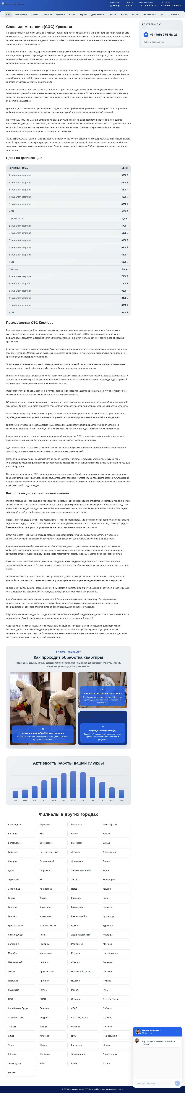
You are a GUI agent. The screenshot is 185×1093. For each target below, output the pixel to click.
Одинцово (108, 962)
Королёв (12, 916)
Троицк (43, 1027)
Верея (74, 834)
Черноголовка (110, 1036)
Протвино (45, 981)
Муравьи (60, 15)
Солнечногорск (15, 1017)
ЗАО (42, 879)
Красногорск (109, 916)
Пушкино (75, 981)
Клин (105, 898)
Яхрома (12, 1073)
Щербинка (45, 1054)
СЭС (8, 15)
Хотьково (44, 1036)
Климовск (76, 898)
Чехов (11, 1045)
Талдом (12, 1027)
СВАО (43, 999)
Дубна (11, 870)
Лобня (43, 935)
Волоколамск (14, 843)
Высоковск (76, 843)
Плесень (113, 15)
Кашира (107, 889)
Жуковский (13, 879)
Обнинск (75, 962)
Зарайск (75, 879)
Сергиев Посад (110, 999)
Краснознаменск (48, 925)
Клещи (72, 15)
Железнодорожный (81, 870)
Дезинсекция (21, 15)
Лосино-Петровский (81, 935)
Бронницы (13, 834)
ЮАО (42, 1063)
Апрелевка (45, 824)
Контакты (174, 15)
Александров (14, 824)
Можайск (12, 953)
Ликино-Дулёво (16, 935)
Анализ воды (149, 15)
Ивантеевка (46, 889)
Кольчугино (45, 907)
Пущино (107, 981)
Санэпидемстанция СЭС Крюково (82, 1089)
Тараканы (47, 15)
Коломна (12, 907)
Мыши (135, 15)
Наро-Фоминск (110, 953)
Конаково (107, 907)
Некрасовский (15, 962)
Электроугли (14, 1063)
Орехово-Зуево (47, 971)
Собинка (107, 1008)
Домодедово (77, 861)
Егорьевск (45, 870)
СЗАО (74, 1008)
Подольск (13, 981)
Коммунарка (77, 907)
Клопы (35, 15)
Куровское (108, 925)
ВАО (42, 834)
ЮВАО (74, 1063)
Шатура (43, 1045)
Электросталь (110, 1054)
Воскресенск (46, 843)
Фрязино (75, 1027)
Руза (105, 990)
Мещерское (77, 944)
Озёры (11, 971)
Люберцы (44, 944)
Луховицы (108, 935)
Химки (11, 1036)
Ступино (107, 1017)
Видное (107, 834)
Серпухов (45, 1008)
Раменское (13, 990)
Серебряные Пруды (18, 1008)
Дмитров (12, 861)
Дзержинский (109, 852)
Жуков (106, 870)
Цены (162, 15)
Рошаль (75, 990)
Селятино (76, 999)
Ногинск (44, 962)
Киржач (43, 898)
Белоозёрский (110, 824)
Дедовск (75, 852)
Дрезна (106, 861)
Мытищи (75, 953)
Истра (74, 889)
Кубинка (75, 925)
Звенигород (109, 879)
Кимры (11, 898)
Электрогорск (78, 1054)
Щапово (107, 1045)
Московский (46, 953)
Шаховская (76, 1045)
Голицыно (13, 852)
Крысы (124, 15)
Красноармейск (79, 916)
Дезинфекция (97, 15)
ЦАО (73, 1036)
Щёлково (12, 1054)
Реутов (43, 990)
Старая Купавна (79, 1017)
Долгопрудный (47, 861)
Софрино (44, 1017)
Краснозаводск (15, 925)
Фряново (107, 1027)
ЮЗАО (106, 1063)
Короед (83, 15)
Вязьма (106, 843)
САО (10, 999)
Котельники (45, 916)
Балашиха (76, 824)
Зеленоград (14, 889)
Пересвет (108, 971)
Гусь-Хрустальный (49, 852)
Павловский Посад (80, 971)
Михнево (107, 944)
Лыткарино (13, 944)
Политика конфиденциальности (110, 1089)
